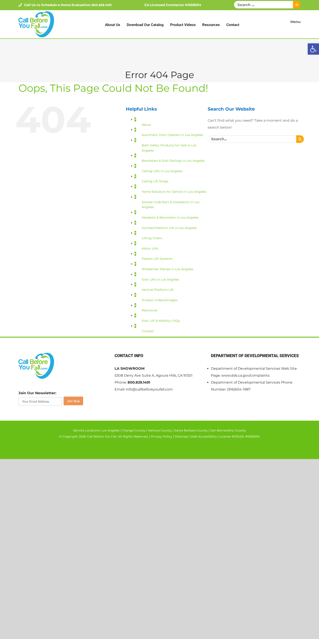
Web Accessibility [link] (203, 436)
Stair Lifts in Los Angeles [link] (160, 279)
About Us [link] (112, 25)
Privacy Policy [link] (161, 436)
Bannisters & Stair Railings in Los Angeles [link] (173, 161)
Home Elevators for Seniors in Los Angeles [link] (174, 192)
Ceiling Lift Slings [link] (155, 181)
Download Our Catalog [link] (145, 25)
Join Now (73, 401)
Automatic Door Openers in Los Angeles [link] (172, 135)
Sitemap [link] (181, 436)
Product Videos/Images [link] (160, 300)
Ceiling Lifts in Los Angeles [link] (162, 171)
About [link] (146, 125)
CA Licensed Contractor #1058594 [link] (172, 5)
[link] (313, 49)
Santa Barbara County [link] (191, 430)
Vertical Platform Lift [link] (158, 290)
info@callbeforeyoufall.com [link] (149, 389)
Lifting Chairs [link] (152, 238)
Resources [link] (211, 25)
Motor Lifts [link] (150, 248)
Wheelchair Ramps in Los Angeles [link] (167, 269)
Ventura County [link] (160, 430)
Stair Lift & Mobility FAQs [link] (161, 321)
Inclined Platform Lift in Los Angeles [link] (169, 228)
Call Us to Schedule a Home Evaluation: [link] (68, 5)
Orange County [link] (133, 430)
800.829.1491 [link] (139, 382)
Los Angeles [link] (110, 430)
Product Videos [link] (183, 25)
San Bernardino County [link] (228, 430)
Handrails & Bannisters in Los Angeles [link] (170, 217)
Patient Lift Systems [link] (157, 259)
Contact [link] (232, 25)
